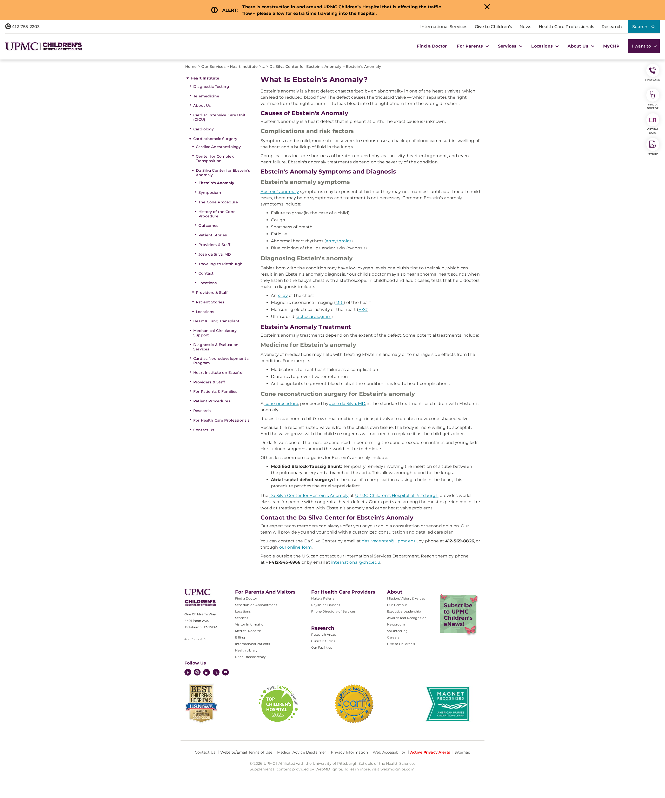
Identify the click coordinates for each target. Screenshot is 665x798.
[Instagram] (197, 673)
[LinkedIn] (206, 673)
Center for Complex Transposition (215, 158)
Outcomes (208, 225)
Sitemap (462, 752)
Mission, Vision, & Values (406, 598)
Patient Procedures (211, 401)
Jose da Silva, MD (347, 403)
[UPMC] (43, 46)
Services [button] (508, 46)
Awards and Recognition (407, 618)
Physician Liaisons (325, 605)
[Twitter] (216, 672)
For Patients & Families (215, 391)
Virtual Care (653, 131)
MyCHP (611, 46)
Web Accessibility (389, 752)
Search (639, 26)
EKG (362, 309)
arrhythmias (338, 240)
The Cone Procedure (218, 202)
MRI (339, 302)
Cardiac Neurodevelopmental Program (221, 360)
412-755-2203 (25, 26)
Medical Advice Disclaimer (301, 752)
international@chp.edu (355, 562)
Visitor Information (250, 624)
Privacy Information (349, 752)
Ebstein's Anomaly (216, 183)
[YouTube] (225, 673)
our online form (295, 547)
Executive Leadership (404, 611)
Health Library (246, 650)
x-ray (283, 295)
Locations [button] (542, 46)
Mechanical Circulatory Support (215, 332)
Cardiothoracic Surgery (215, 138)
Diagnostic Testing (211, 86)
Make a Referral (323, 598)
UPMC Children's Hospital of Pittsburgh (396, 495)
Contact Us (203, 430)
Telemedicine (206, 96)
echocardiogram (314, 316)
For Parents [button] (470, 46)
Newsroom (396, 624)
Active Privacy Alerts (430, 752)
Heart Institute (205, 78)
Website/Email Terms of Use (246, 752)
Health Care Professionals (566, 26)
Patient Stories (212, 235)
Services (241, 618)
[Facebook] (187, 673)
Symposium (209, 192)
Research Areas (323, 634)
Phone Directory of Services (333, 611)
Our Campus (397, 605)
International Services (444, 26)
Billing (240, 637)
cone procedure (281, 403)
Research (612, 26)
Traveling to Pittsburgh (220, 264)
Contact (206, 273)
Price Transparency (250, 657)
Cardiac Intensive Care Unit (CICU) (219, 117)
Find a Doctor (432, 46)
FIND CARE (652, 80)
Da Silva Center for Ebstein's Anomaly (223, 172)
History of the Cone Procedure (217, 213)
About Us (202, 105)
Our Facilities (321, 647)
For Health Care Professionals (221, 420)
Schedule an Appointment (256, 605)
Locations (207, 283)
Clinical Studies (323, 641)
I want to (642, 46)
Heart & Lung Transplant (216, 321)
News (525, 26)
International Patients (252, 644)
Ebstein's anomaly (280, 191)
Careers (393, 637)
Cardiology (203, 129)
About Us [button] (578, 46)
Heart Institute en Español (218, 372)
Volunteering (397, 631)
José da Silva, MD (214, 254)
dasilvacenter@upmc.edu (389, 540)
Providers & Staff (214, 244)
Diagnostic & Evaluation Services (215, 346)
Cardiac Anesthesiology (218, 146)
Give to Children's (493, 26)
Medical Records (248, 631)
